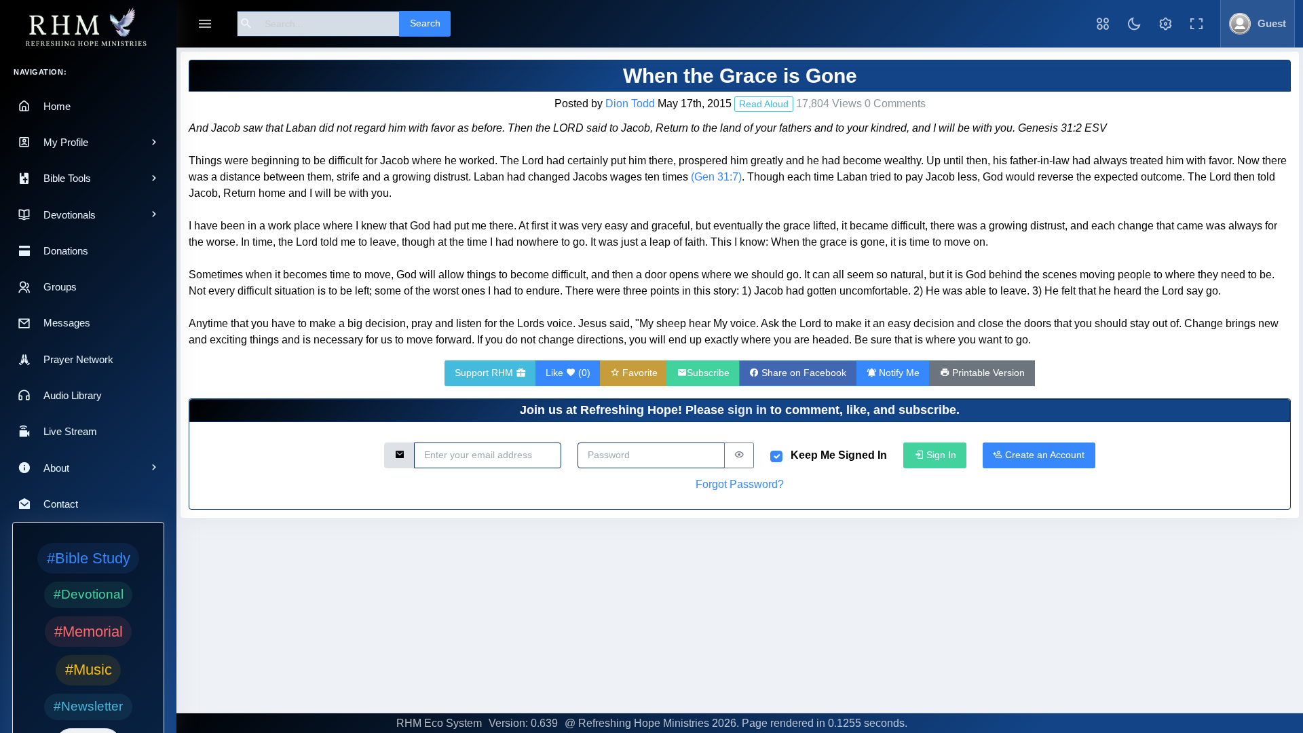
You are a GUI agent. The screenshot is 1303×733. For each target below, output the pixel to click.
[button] (1102, 24)
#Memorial (88, 631)
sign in (747, 410)
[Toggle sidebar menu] (205, 24)
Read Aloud (764, 103)
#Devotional (89, 594)
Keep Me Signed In (839, 455)
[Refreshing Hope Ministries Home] (88, 28)
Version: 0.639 (523, 723)
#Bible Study (88, 558)
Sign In (940, 454)
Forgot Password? (740, 484)
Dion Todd (630, 103)
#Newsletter (88, 706)
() (568, 372)
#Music (88, 669)
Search (425, 23)
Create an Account (1043, 454)
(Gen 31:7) (716, 177)
